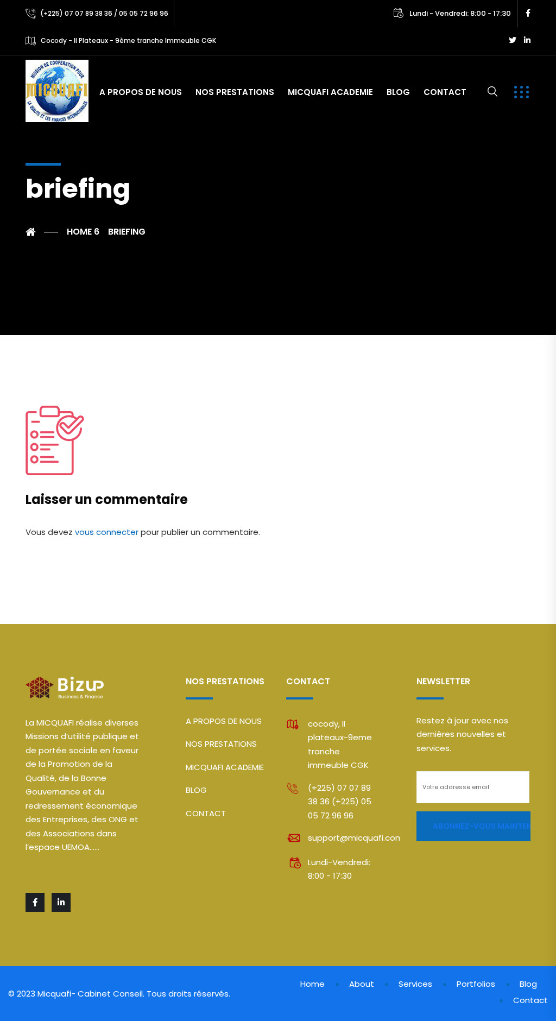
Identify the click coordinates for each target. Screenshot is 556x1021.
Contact (530, 1000)
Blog (528, 984)
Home (312, 984)
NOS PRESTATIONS (234, 92)
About (361, 984)
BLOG (398, 92)
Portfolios (476, 984)
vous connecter (106, 532)
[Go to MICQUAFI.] (42, 231)
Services (415, 984)
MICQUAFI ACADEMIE (330, 92)
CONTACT (445, 92)
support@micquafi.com (355, 837)
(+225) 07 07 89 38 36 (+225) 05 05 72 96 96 (339, 801)
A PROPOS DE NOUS (140, 92)
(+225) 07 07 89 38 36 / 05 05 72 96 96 (104, 13)
